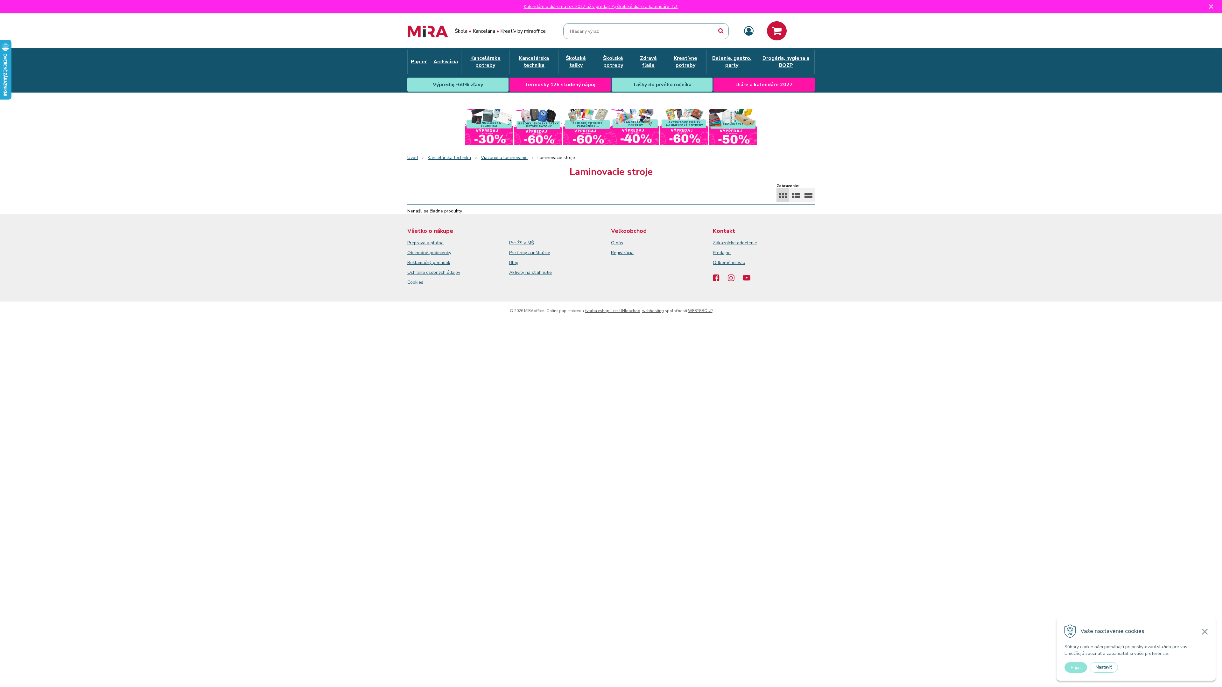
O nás (617, 243)
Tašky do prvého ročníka (662, 84)
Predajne (722, 253)
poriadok (441, 263)
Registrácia (622, 253)
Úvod (412, 158)
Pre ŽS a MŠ (521, 243)
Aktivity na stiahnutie (530, 272)
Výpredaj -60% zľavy (458, 84)
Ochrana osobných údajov (433, 272)
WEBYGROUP (700, 310)
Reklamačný (420, 263)
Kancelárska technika (449, 158)
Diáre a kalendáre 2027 (764, 84)
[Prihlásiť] (749, 31)
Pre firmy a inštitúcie (529, 253)
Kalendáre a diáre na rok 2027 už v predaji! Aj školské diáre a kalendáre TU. (601, 6)
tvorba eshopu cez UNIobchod (612, 310)
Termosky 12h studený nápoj (559, 84)
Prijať (1076, 667)
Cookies (415, 282)
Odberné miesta (729, 263)
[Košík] (777, 30)
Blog (513, 263)
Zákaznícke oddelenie (735, 243)
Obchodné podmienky (429, 253)
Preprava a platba (425, 243)
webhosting (653, 310)
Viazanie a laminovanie (504, 158)
